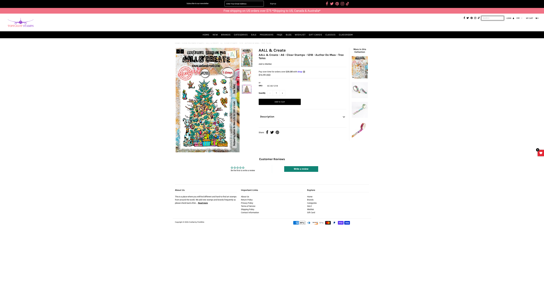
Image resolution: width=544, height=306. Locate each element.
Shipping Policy (247, 209)
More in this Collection (359, 50)
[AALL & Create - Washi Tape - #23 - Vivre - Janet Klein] (360, 117)
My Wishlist (541, 153)
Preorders (267, 34)
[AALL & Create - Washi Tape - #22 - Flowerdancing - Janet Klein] (360, 97)
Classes (330, 34)
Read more (203, 203)
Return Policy (247, 200)
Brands (226, 34)
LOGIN (509, 18)
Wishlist (300, 34)
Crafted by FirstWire (196, 222)
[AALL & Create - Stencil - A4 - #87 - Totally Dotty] (360, 77)
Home (206, 34)
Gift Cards (315, 34)
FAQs (279, 34)
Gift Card (311, 212)
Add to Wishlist (265, 64)
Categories (241, 34)
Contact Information (250, 212)
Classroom (346, 34)
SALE (254, 34)
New (215, 34)
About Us (245, 197)
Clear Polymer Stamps (193, 43)
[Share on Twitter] (272, 132)
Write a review (301, 169)
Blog (289, 34)
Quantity (262, 93)
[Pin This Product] (277, 132)
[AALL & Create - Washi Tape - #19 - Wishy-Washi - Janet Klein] (360, 137)
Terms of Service (248, 206)
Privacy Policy (247, 203)
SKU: (261, 86)
